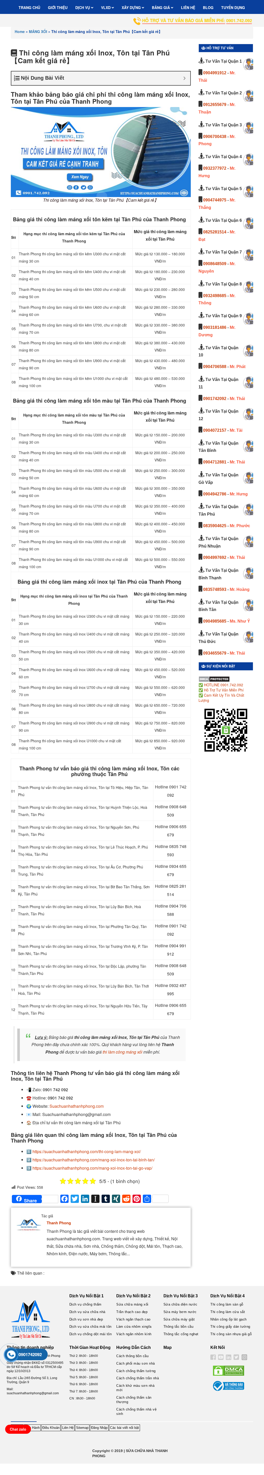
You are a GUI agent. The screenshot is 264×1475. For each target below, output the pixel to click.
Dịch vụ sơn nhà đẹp (86, 1319)
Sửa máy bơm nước (180, 1312)
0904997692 (214, 557)
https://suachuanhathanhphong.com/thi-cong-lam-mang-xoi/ (86, 1151)
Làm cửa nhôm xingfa (134, 1327)
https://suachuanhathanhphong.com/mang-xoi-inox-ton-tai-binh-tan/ (93, 1160)
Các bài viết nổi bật (124, 1428)
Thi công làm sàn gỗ (226, 1304)
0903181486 (214, 327)
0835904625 (214, 526)
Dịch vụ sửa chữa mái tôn (90, 1327)
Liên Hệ (67, 1428)
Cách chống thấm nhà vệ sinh (136, 1411)
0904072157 (214, 430)
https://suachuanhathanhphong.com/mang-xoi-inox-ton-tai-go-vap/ (92, 1168)
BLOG (208, 7)
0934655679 (214, 653)
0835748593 (214, 589)
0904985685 (214, 621)
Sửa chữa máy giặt (179, 1319)
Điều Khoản (51, 1428)
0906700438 (214, 136)
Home (20, 31)
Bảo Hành (32, 1428)
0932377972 (214, 168)
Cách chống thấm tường (136, 1371)
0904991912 (214, 73)
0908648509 (214, 264)
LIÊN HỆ (188, 7)
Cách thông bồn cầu (132, 1356)
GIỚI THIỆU (58, 7)
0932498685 (214, 296)
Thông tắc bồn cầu (178, 1327)
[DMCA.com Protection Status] (214, 678)
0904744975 (214, 200)
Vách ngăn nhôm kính (134, 1334)
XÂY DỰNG (132, 7)
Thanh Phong (59, 1223)
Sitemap (82, 1428)
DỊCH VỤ (83, 7)
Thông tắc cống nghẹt (181, 1334)
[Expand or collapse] (184, 78)
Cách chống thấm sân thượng (134, 1400)
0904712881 (214, 462)
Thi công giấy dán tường (230, 1327)
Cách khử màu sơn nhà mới (135, 1388)
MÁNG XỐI (38, 31)
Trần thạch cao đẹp (131, 1312)
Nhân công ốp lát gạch (228, 1319)
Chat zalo (18, 1429)
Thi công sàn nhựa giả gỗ (231, 1334)
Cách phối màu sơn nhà (135, 1363)
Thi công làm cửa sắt (227, 1312)
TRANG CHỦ (29, 7)
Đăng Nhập (99, 1428)
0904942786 (214, 494)
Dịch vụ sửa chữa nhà (87, 1312)
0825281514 (214, 232)
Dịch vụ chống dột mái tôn (90, 1334)
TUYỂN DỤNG (233, 7)
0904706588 (214, 366)
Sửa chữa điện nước (180, 1304)
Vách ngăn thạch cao (133, 1319)
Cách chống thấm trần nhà (137, 1378)
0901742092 (214, 398)
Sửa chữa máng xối (132, 1304)
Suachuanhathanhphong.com (77, 1106)
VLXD (106, 7)
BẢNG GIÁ (161, 7)
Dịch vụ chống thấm (85, 1304)
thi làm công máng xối (122, 1052)
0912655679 (214, 104)
